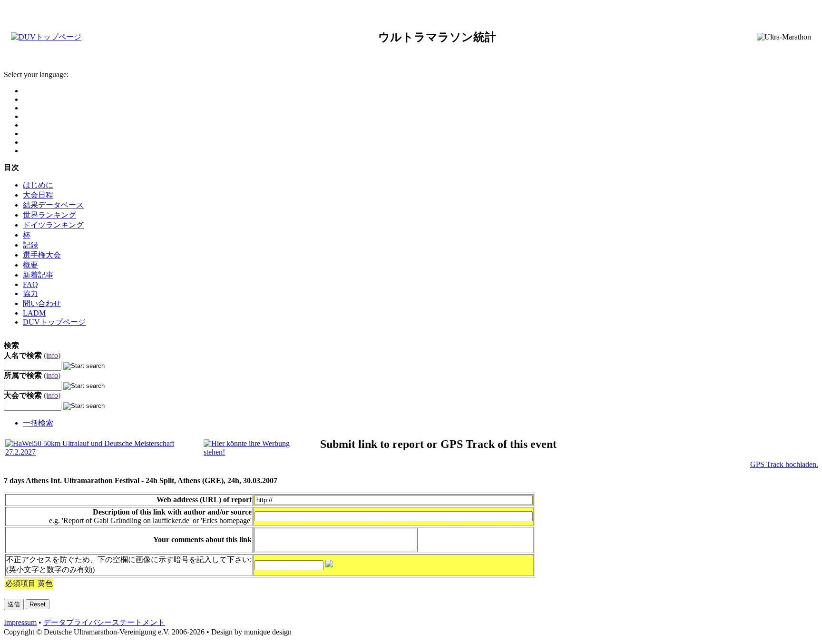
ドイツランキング (53, 225)
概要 (30, 265)
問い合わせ (42, 303)
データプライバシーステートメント (104, 622)
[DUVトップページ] (46, 37)
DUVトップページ (54, 322)
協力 (30, 293)
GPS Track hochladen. (784, 464)
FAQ (30, 284)
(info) (52, 355)
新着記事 (38, 275)
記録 (30, 245)
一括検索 (38, 423)
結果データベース (53, 205)
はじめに (38, 185)
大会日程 (38, 195)
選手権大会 (42, 255)
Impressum (20, 622)
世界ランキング (49, 215)
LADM (34, 313)
